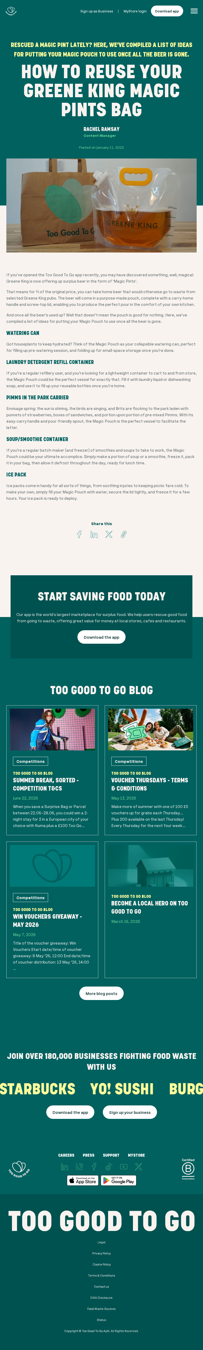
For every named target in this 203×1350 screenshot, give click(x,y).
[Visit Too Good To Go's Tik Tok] (109, 1166)
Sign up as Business (96, 11)
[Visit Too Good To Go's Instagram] (79, 1166)
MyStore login (135, 11)
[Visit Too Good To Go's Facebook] (79, 534)
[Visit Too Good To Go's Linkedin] (94, 534)
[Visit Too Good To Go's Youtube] (123, 1166)
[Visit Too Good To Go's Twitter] (109, 534)
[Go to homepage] (11, 11)
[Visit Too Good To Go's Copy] (123, 534)
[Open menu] (194, 11)
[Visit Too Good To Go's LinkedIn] (64, 1166)
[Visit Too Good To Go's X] (138, 1166)
